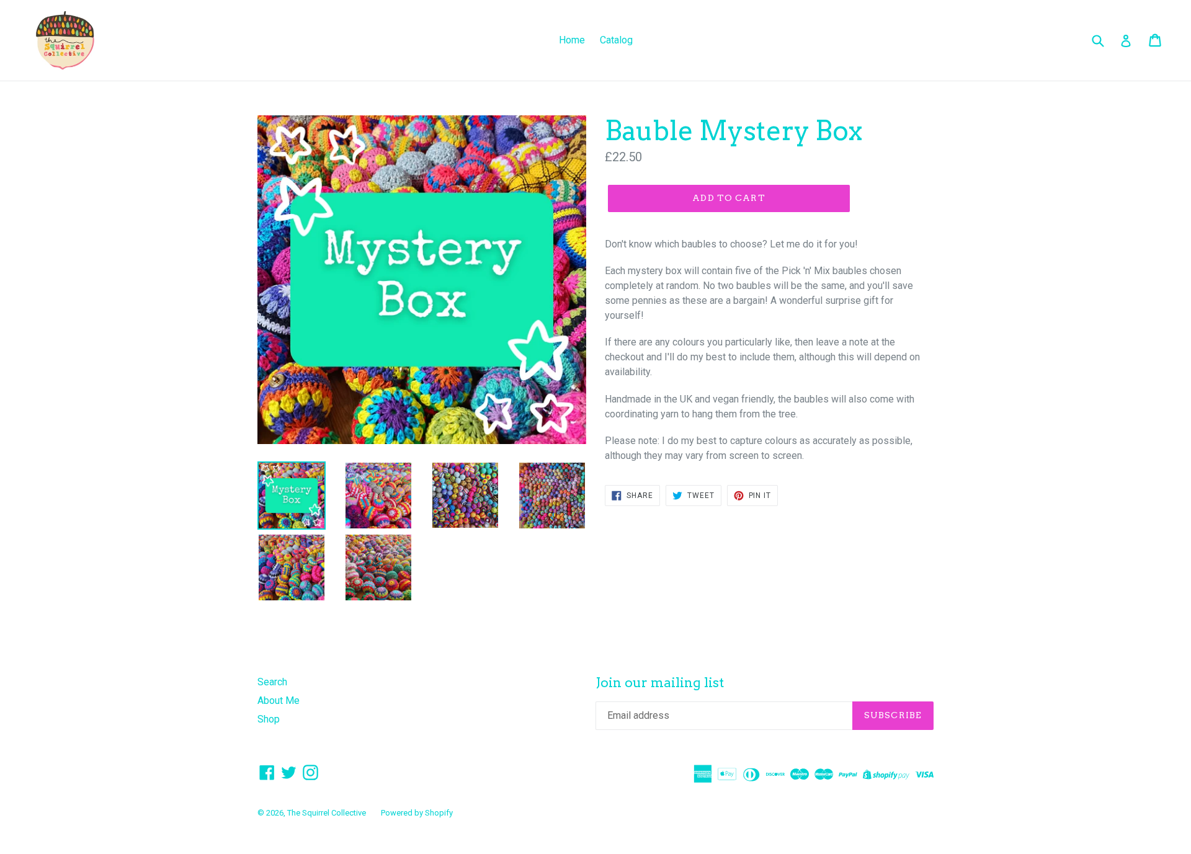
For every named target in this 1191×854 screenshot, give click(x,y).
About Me (278, 700)
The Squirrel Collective (326, 812)
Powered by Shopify (417, 812)
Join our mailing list (660, 682)
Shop (268, 719)
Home (572, 40)
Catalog (616, 40)
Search (272, 682)
